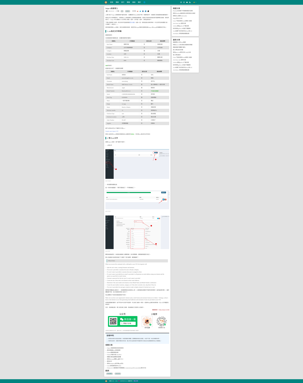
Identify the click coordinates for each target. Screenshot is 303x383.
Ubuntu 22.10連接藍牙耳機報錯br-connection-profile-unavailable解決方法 (126, 368)
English (118, 373)
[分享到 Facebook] (143, 11)
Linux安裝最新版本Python (114, 365)
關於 (139, 2)
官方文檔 (131, 22)
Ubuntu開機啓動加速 (112, 352)
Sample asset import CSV (111, 131)
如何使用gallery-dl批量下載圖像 (181, 28)
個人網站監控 (177, 55)
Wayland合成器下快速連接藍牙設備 (183, 11)
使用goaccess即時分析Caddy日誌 (182, 52)
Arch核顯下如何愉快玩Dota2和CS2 (182, 31)
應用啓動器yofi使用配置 (113, 350)
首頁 (111, 2)
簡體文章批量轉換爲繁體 (114, 357)
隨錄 (117, 2)
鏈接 (133, 2)
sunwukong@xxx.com (127, 78)
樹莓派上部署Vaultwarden (180, 16)
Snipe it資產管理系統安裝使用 (115, 348)
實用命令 (109, 361)
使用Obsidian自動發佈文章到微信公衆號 (184, 13)
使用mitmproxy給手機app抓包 (115, 363)
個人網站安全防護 (178, 50)
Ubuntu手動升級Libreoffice (114, 354)
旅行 (122, 2)
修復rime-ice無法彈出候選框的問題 (182, 44)
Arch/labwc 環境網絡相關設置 (181, 33)
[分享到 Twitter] (140, 11)
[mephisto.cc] (106, 2)
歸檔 (128, 2)
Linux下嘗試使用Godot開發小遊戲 (182, 21)
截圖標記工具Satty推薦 (179, 42)
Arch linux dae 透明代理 (179, 23)
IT (122, 11)
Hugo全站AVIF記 (177, 18)
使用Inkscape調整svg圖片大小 (115, 359)
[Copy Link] (148, 11)
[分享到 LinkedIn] (145, 11)
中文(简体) (109, 373)
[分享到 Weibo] (137, 11)
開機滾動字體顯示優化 (179, 47)
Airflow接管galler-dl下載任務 (181, 26)
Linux (127, 11)
